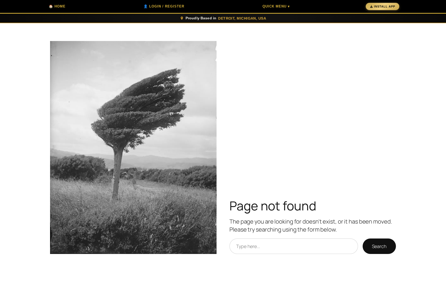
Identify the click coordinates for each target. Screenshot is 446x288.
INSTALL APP (384, 6)
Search (379, 246)
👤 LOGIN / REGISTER (164, 6)
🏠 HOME (57, 6)
